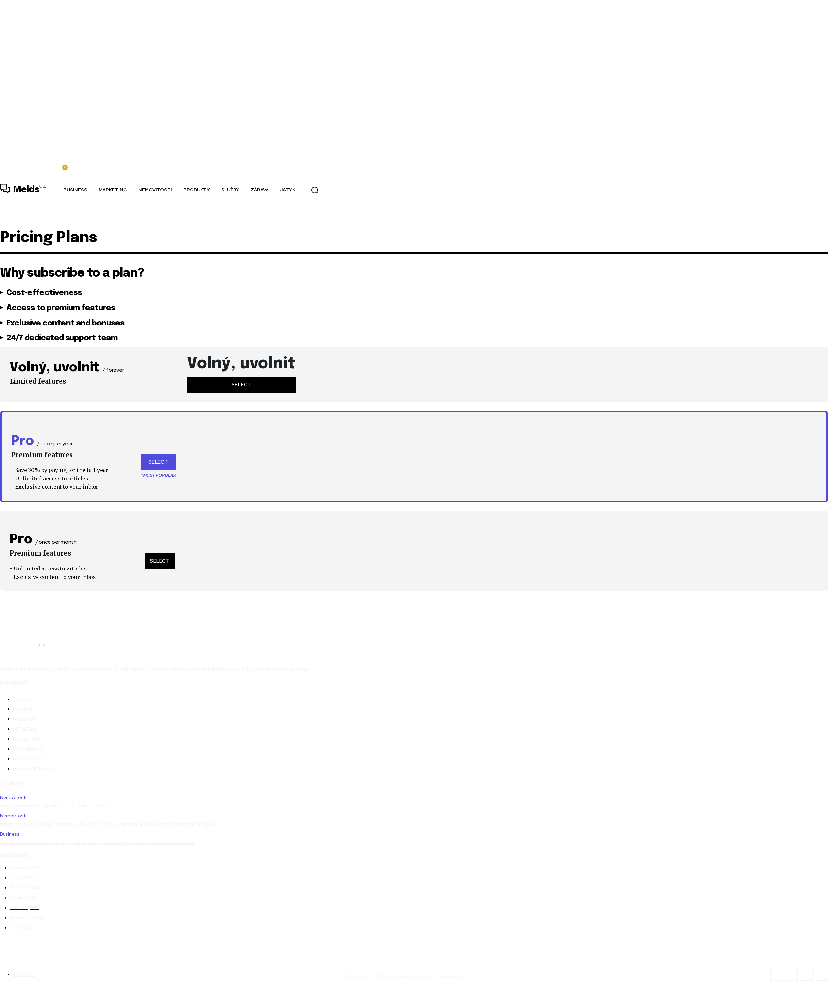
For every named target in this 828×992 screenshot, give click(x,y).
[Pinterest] (792, 975)
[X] (822, 975)
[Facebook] (776, 975)
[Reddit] (807, 975)
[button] (314, 190)
